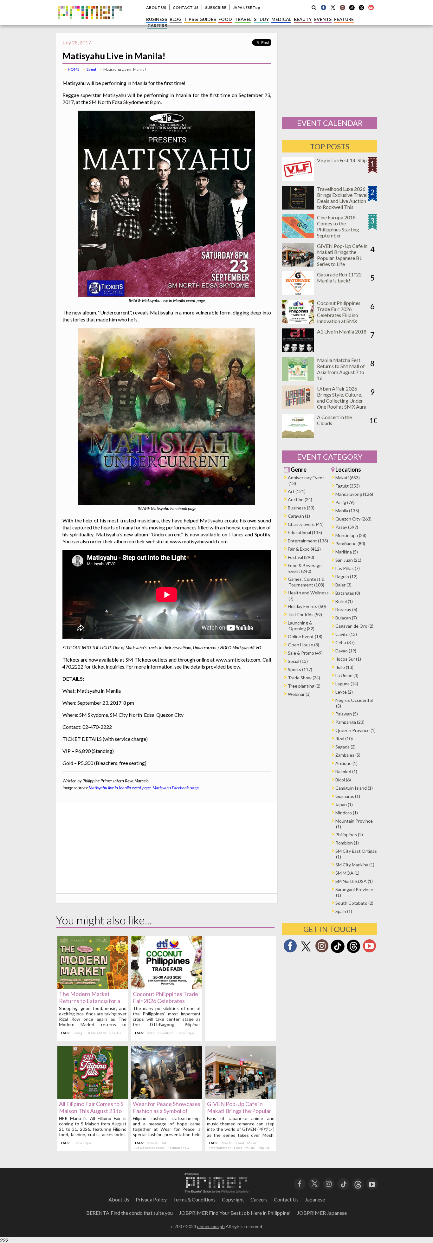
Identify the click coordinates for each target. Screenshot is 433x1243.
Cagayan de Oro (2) (354, 626)
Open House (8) (303, 644)
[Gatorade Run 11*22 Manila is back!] (298, 293)
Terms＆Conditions (194, 1199)
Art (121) (297, 491)
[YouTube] (372, 1183)
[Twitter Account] (333, 7)
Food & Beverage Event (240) (305, 568)
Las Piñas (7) (347, 568)
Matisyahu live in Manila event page (120, 787)
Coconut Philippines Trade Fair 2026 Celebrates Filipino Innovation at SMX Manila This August (338, 315)
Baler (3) (343, 584)
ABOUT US (156, 7)
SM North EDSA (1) (354, 881)
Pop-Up (115, 1033)
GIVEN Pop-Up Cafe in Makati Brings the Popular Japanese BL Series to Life (239, 1110)
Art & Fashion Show (149, 1147)
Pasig (78, 1033)
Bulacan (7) (346, 617)
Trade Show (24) (304, 677)
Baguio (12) (346, 576)
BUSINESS (156, 19)
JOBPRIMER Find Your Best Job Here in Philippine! (235, 1213)
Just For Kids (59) (305, 614)
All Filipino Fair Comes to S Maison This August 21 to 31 (91, 1110)
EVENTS (323, 19)
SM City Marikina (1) (354, 864)
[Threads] (353, 952)
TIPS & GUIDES (200, 19)
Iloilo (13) (344, 667)
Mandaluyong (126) (354, 494)
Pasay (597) (346, 527)
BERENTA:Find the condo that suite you (129, 1213)
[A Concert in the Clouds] (298, 436)
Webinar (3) (299, 694)
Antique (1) (346, 763)
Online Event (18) (305, 636)
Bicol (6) (343, 779)
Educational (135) (305, 532)
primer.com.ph (211, 1226)
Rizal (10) (344, 738)
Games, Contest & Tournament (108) (306, 581)
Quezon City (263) (353, 518)
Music (251, 1143)
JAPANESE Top (246, 7)
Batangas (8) (347, 593)
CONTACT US (185, 7)
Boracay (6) (346, 609)
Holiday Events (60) (307, 606)
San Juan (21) (348, 560)
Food (240, 1143)
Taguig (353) (347, 486)
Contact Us (286, 1199)
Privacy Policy (151, 1199)
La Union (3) (347, 675)
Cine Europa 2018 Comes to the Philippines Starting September (338, 226)
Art (164, 1143)
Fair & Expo (185, 1033)
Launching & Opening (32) (301, 625)
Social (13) (298, 661)
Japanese (315, 1199)
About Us (118, 1199)
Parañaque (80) (350, 543)
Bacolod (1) (346, 771)
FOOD (225, 19)
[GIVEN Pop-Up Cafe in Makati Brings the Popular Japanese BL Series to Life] (240, 1097)
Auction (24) (300, 499)
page (175, 787)
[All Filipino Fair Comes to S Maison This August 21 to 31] (92, 1097)
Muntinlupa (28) (350, 535)
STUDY (261, 19)
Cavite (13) (346, 634)
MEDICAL (281, 19)
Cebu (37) (345, 642)
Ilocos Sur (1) (348, 659)
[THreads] (361, 9)
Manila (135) (347, 510)
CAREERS (157, 25)
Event (91, 69)
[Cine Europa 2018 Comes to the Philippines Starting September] (298, 236)
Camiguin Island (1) (354, 788)
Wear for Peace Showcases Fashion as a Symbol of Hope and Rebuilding (166, 1110)
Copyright (233, 1199)
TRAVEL (243, 19)
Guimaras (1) (347, 796)
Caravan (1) (299, 516)
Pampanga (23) (350, 722)
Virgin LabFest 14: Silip (342, 160)
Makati (152, 1143)
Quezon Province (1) (355, 730)
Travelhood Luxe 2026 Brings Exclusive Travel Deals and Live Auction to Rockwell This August (342, 201)
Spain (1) (343, 911)
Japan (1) (344, 804)
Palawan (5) (346, 713)
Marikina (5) (346, 551)
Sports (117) (300, 669)
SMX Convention (160, 1033)
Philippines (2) (349, 834)
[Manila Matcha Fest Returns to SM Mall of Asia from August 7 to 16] (298, 379)
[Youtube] (371, 7)
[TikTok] (352, 9)
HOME (74, 69)
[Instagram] (342, 7)
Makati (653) (347, 477)
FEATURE (344, 19)
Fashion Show (178, 1147)
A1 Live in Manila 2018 (341, 331)
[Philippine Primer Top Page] (90, 23)
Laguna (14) (346, 683)
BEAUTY (303, 19)
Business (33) (301, 507)
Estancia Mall (96, 1033)
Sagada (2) (345, 746)
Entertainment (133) (308, 540)
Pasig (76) (345, 502)
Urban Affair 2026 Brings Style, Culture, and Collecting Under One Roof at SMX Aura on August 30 (341, 400)
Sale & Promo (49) (305, 653)
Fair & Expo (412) (304, 549)
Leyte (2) (344, 692)
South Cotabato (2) (354, 903)
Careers (259, 1199)
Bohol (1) (344, 601)
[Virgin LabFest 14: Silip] (298, 179)
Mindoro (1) (346, 812)
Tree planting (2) (304, 686)
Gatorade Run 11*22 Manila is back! (339, 277)
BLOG (176, 19)
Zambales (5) (347, 755)
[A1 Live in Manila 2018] (298, 350)
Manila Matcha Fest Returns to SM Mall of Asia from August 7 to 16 (341, 369)
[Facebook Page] (323, 7)
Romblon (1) (347, 842)
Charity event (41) (306, 524)
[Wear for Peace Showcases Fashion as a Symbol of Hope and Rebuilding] (166, 1097)
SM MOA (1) (347, 873)
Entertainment (220, 1147)
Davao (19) (345, 650)
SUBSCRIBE (215, 7)
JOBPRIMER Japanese (322, 1213)
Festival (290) (301, 557)
